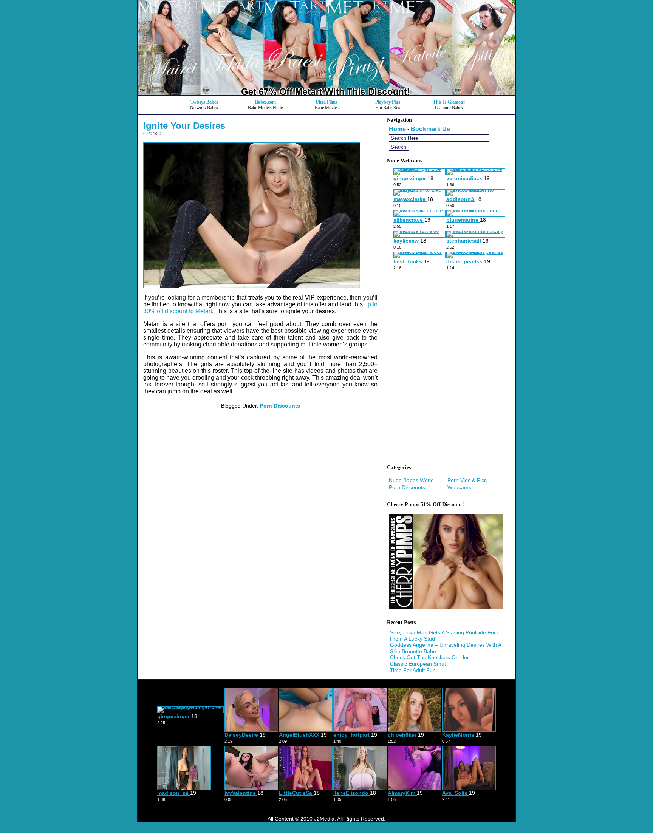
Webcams (459, 487)
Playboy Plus (387, 102)
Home (397, 129)
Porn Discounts (280, 406)
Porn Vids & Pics (467, 480)
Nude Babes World (411, 480)
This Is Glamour (449, 102)
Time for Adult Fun (413, 670)
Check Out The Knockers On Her (429, 657)
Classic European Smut (418, 664)
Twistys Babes (204, 102)
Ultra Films (326, 102)
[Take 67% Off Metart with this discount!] (326, 93)
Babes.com (265, 102)
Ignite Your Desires (184, 126)
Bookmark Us (430, 129)
